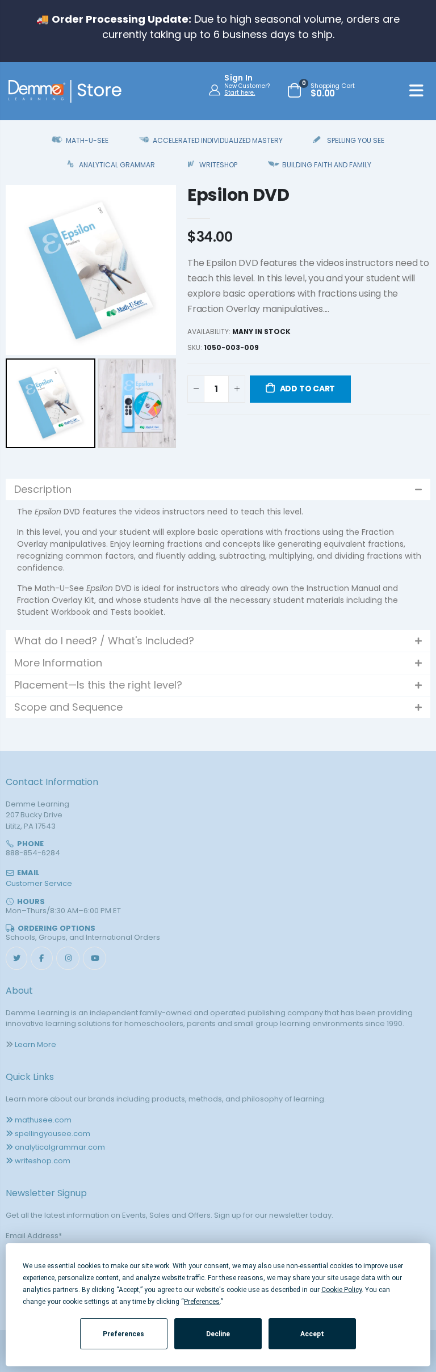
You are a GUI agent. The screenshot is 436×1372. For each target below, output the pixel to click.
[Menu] (416, 92)
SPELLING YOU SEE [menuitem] (355, 140)
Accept (312, 1334)
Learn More (35, 1044)
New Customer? (247, 86)
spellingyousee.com (52, 1133)
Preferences (123, 1334)
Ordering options (56, 928)
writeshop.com (42, 1160)
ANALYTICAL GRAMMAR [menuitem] (117, 165)
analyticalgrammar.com (60, 1147)
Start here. (239, 92)
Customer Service (39, 883)
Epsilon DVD (238, 195)
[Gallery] (91, 318)
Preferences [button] (202, 1302)
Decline (218, 1334)
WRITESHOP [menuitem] (218, 165)
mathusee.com (43, 1120)
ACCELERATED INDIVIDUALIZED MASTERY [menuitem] (217, 140)
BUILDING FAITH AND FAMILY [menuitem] (326, 165)
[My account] (216, 89)
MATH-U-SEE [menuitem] (87, 140)
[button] (218, 489)
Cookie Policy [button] (341, 1290)
